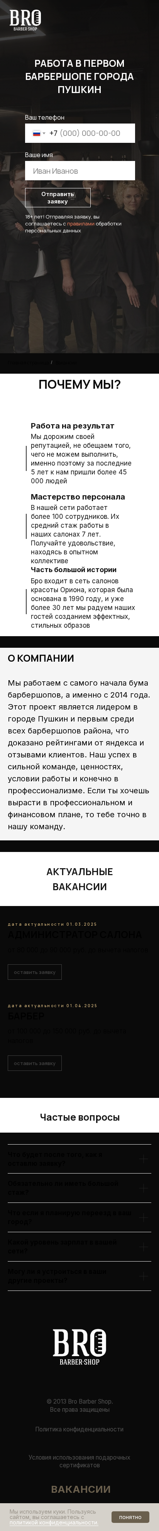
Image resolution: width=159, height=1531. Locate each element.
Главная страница (28, 362)
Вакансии (66, 362)
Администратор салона (75, 934)
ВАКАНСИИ (81, 1489)
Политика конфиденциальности (79, 1429)
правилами (81, 223)
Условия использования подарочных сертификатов (79, 1461)
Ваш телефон (44, 117)
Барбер (26, 1016)
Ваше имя (39, 155)
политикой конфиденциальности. (54, 1522)
